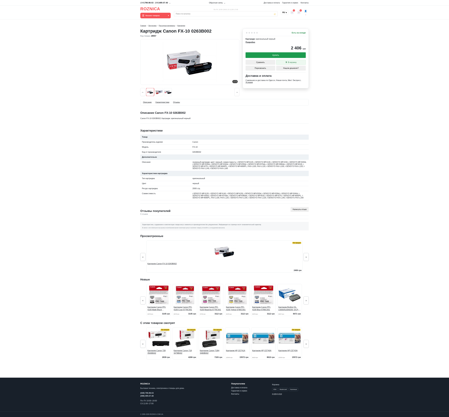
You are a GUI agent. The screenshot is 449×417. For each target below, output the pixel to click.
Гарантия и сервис (290, 3)
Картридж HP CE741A (235, 351)
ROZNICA (150, 9)
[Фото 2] (159, 92)
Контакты (305, 3)
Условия (249, 82)
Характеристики (162, 102)
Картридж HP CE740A (261, 351)
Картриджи (181, 26)
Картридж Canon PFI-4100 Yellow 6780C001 (236, 308)
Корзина (275, 385)
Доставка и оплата (272, 3)
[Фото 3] (168, 92)
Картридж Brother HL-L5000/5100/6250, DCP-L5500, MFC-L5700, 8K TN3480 (288, 308)
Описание (147, 102)
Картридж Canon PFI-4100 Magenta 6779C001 (210, 308)
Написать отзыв (300, 209)
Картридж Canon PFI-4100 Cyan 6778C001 (183, 308)
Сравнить (260, 62)
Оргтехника (152, 26)
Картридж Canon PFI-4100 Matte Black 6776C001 (156, 308)
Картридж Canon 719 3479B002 (183, 352)
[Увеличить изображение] (189, 62)
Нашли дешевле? (291, 68)
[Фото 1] (150, 92)
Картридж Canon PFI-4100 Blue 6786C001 (261, 308)
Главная (143, 26)
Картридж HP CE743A (288, 351)
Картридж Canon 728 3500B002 (156, 352)
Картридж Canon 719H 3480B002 (209, 352)
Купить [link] (275, 55)
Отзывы (176, 102)
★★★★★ (252, 33)
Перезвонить (260, 68)
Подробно (250, 42)
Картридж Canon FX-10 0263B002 (162, 264)
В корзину (292, 62)
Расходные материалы (167, 26)
